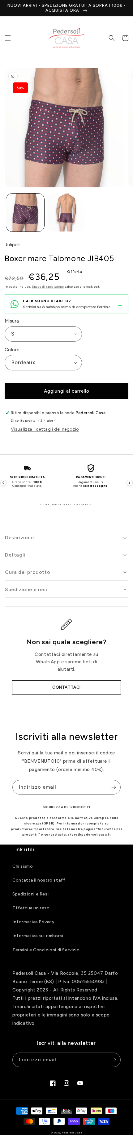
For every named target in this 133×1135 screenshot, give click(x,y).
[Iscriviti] (113, 787)
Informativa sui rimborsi (37, 935)
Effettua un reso (31, 908)
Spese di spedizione (48, 287)
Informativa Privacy (33, 921)
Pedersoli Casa (72, 1132)
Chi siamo (22, 866)
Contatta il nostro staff (38, 880)
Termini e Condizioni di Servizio (45, 950)
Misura (12, 321)
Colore (12, 350)
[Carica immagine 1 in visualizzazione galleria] (25, 213)
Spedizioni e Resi (30, 894)
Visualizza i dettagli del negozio (45, 429)
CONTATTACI (66, 687)
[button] (8, 38)
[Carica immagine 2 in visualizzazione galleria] (66, 213)
